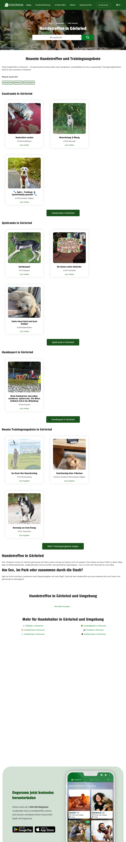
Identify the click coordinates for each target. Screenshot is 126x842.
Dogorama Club (86, 5)
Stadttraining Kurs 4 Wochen (69, 473)
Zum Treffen (24, 145)
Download (104, 5)
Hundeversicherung (42, 5)
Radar (28, 5)
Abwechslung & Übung (69, 137)
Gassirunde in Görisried (63, 213)
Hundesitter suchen (24, 137)
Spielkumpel (24, 266)
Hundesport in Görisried (63, 419)
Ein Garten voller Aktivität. (69, 266)
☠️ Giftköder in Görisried (33, 626)
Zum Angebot (24, 481)
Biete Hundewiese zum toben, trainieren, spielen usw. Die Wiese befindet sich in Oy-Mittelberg (24, 398)
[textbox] (56, 37)
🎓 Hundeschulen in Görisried (93, 634)
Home (50, 23)
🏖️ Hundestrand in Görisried (32, 630)
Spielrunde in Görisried (63, 342)
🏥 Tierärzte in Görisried (93, 630)
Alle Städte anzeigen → (63, 606)
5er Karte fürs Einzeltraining (24, 473)
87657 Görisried (73, 23)
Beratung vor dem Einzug (24, 527)
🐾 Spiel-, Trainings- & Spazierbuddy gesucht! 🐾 (24, 193)
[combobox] (56, 37)
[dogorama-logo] (14, 5)
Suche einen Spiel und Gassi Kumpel (24, 322)
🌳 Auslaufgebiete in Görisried (93, 626)
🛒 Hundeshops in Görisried (32, 634)
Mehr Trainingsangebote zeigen (63, 546)
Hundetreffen (60, 23)
